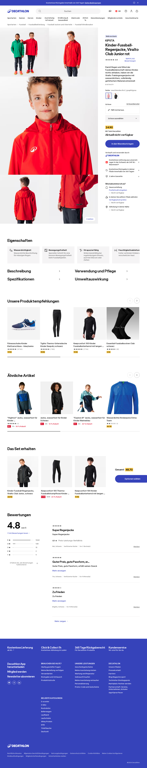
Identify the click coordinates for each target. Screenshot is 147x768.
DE (119, 11)
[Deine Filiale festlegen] (110, 11)
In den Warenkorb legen (122, 144)
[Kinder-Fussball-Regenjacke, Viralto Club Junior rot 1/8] (73, 52)
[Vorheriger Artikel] (130, 300)
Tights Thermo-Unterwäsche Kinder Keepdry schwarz (53, 344)
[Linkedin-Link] (19, 682)
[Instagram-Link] (14, 682)
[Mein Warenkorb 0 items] (137, 11)
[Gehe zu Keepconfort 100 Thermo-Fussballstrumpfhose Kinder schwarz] (56, 471)
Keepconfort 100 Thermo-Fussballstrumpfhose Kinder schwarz (54, 492)
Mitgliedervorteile (115, 18)
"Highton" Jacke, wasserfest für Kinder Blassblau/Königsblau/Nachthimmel (23, 419)
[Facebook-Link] (9, 682)
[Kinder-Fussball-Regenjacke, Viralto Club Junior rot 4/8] (24, 199)
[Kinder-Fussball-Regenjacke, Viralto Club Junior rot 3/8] (49, 126)
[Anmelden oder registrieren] (131, 11)
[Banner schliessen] (138, 3)
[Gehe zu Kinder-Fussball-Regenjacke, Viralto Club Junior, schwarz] (22, 471)
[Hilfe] (126, 11)
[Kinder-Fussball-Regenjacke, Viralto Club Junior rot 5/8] (73, 199)
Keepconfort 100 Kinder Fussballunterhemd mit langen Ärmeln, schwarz (88, 345)
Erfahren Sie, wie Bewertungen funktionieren (21, 564)
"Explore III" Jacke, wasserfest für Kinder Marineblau (89, 419)
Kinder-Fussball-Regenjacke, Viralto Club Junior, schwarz (20, 492)
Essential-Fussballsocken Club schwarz (121, 344)
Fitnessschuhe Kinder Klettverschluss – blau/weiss (20, 344)
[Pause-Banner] (134, 3)
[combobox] (122, 118)
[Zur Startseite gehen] (18, 11)
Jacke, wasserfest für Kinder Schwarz (53, 419)
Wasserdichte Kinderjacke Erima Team (122, 419)
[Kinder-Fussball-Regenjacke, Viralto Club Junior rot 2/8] (24, 52)
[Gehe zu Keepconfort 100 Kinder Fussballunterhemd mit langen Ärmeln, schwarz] (90, 471)
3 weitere (89, 219)
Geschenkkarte (131, 18)
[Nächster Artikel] (137, 300)
